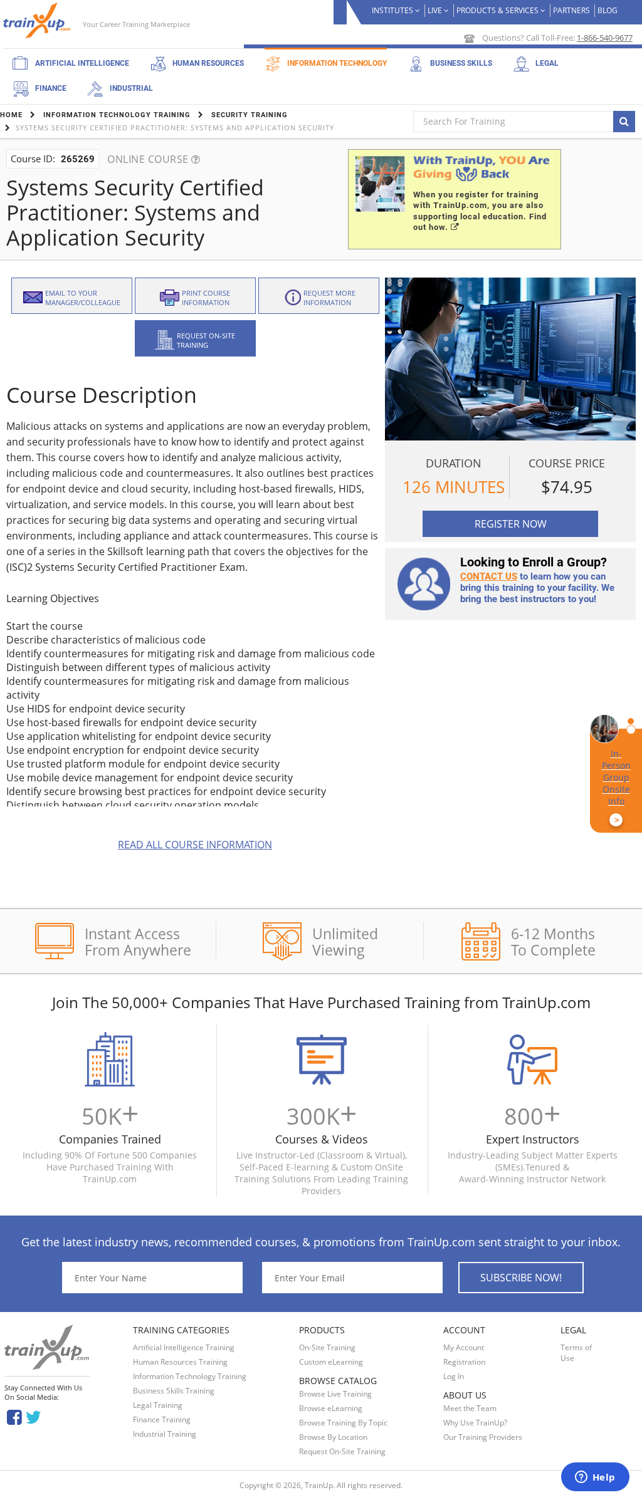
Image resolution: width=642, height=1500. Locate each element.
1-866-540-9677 (605, 37)
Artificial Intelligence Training (183, 1347)
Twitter (35, 1416)
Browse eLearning (330, 1408)
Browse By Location (333, 1437)
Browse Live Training (335, 1393)
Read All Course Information (195, 845)
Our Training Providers (482, 1437)
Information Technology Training (189, 1376)
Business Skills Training (173, 1390)
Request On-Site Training (342, 1451)
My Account (463, 1347)
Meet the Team (470, 1408)
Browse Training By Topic (343, 1422)
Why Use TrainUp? (475, 1422)
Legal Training (157, 1405)
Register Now (511, 524)
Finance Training (162, 1419)
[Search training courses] (624, 121)
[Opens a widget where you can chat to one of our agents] (594, 1478)
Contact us (488, 576)
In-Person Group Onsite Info (616, 786)
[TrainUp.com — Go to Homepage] (38, 20)
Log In (453, 1376)
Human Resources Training (180, 1362)
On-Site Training (327, 1347)
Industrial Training (164, 1434)
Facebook (14, 1416)
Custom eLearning (331, 1362)
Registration (464, 1362)
